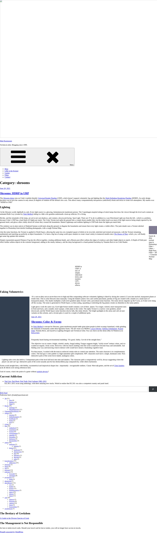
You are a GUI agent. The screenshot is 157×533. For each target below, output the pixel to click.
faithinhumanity (14, 417)
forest (11, 505)
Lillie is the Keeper (11, 171)
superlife (12, 435)
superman (12, 475)
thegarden (12, 437)
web (6, 497)
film (6, 426)
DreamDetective (14, 409)
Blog (6, 169)
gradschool (12, 428)
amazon (11, 499)
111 (10, 485)
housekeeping (9, 461)
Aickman (12, 407)
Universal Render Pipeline (47, 198)
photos (11, 494)
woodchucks (8, 508)
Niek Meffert (28, 214)
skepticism (8, 481)
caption (11, 503)
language (7, 464)
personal (7, 470)
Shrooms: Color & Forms (46, 321)
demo (8, 198)
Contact (7, 177)
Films (7, 175)
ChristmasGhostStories (12, 411)
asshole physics (42, 372)
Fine (10, 400)
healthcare (12, 418)
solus (15, 459)
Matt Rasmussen (6, 141)
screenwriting (13, 433)
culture (7, 413)
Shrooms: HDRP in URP (14, 193)
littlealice (17, 455)
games (7, 442)
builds (11, 486)
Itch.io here (35, 333)
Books (7, 406)
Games (7, 173)
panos (11, 492)
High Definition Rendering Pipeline (118, 198)
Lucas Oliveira (96, 329)
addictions (12, 463)
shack (11, 496)
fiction (11, 488)
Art (6, 398)
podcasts (7, 472)
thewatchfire (13, 441)
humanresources (14, 490)
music (6, 466)
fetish (11, 479)
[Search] (153, 389)
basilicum (17, 450)
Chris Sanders (119, 366)
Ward (10, 404)
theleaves (12, 439)
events (7, 424)
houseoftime (13, 507)
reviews (11, 431)
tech (10, 422)
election (11, 415)
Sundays (11, 402)
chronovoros (18, 452)
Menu (72, 165)
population (12, 430)
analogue (12, 444)
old (6, 468)
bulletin (16, 446)
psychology (8, 477)
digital (11, 448)
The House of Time (121, 234)
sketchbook (8, 483)
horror (11, 420)
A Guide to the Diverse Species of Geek (14, 518)
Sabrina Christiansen (109, 329)
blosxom (12, 501)
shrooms (16, 457)
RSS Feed (3, 393)
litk (15, 453)
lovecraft (12, 474)
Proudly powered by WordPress (11, 532)
